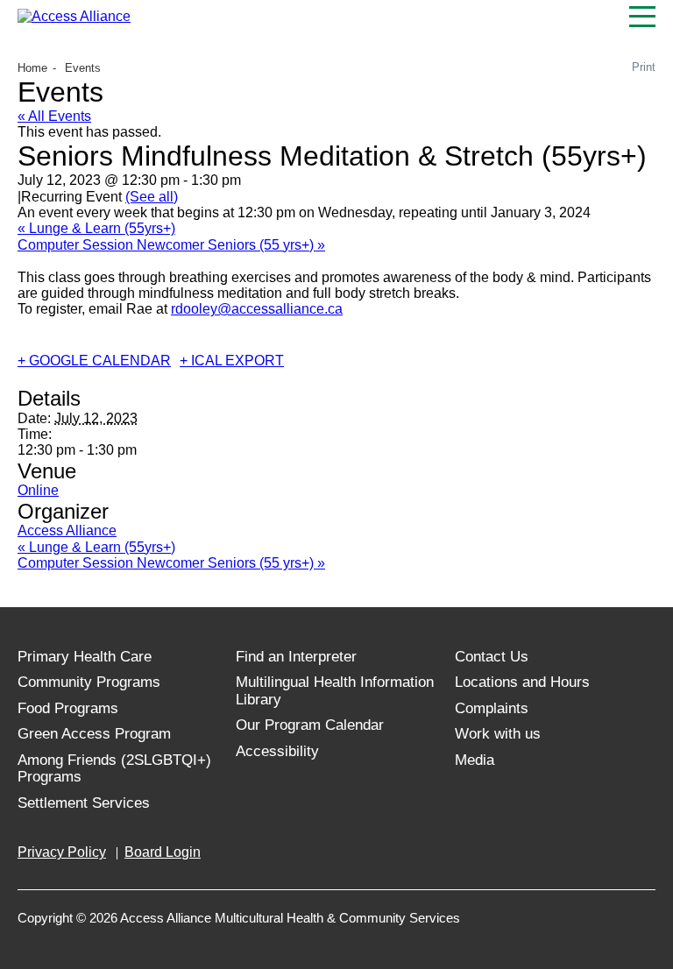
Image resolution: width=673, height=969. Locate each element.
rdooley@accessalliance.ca (257, 308)
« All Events (54, 116)
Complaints (491, 708)
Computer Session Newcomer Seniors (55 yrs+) (171, 244)
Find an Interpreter (296, 656)
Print (643, 67)
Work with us (498, 733)
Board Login (162, 852)
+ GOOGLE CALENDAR (94, 360)
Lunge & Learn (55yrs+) (96, 228)
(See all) (151, 196)
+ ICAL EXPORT (232, 360)
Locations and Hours (522, 682)
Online (38, 490)
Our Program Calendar (310, 725)
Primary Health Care (85, 656)
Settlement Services (84, 803)
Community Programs (89, 682)
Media (474, 760)
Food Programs (68, 708)
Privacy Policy (62, 852)
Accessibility (277, 751)
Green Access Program (94, 733)
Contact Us (491, 656)
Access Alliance (67, 530)
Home (32, 67)
